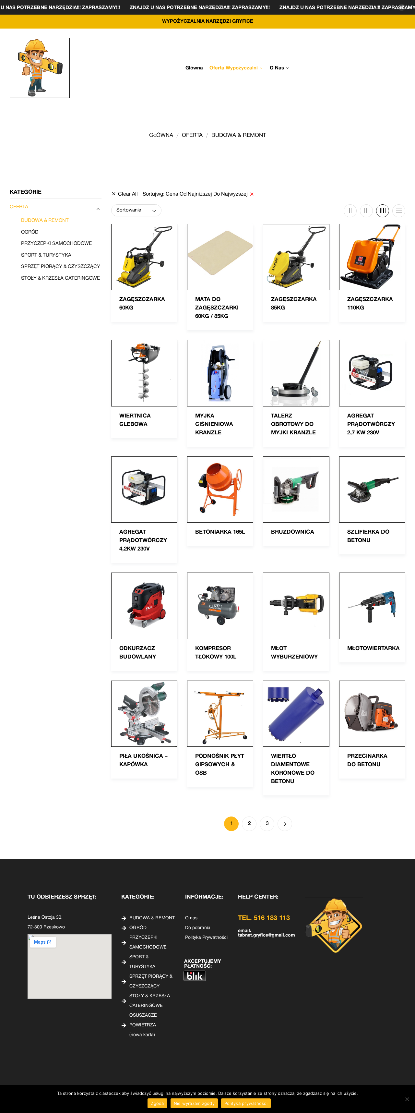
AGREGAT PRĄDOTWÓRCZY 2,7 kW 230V (371, 424)
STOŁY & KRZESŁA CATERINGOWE (60, 278)
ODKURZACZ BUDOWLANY (137, 652)
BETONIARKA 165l (220, 532)
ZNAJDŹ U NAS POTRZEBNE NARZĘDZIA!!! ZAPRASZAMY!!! (87, 8)
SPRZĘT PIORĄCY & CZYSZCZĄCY (60, 266)
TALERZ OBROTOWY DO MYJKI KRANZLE (293, 424)
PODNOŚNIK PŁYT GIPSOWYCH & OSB (219, 765)
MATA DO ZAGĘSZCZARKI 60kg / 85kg (217, 308)
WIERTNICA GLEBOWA (135, 420)
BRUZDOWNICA (292, 532)
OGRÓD (30, 232)
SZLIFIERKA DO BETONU (368, 536)
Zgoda (157, 1103)
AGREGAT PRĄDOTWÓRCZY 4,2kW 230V (143, 540)
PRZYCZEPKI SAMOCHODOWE (56, 243)
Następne (285, 824)
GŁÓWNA (161, 135)
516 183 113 (272, 918)
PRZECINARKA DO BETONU (367, 760)
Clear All (128, 194)
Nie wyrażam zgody (194, 1103)
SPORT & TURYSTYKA (46, 255)
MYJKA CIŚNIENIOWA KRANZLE (214, 424)
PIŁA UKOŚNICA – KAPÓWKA (143, 760)
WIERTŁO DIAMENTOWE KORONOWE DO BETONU (292, 769)
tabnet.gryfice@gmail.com (266, 935)
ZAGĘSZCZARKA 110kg (370, 303)
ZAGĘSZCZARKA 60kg (142, 303)
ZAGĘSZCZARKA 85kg (294, 303)
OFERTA (192, 135)
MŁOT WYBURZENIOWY (294, 652)
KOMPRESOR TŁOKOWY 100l (215, 652)
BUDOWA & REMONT (45, 220)
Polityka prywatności (245, 1103)
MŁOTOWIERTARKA (373, 648)
